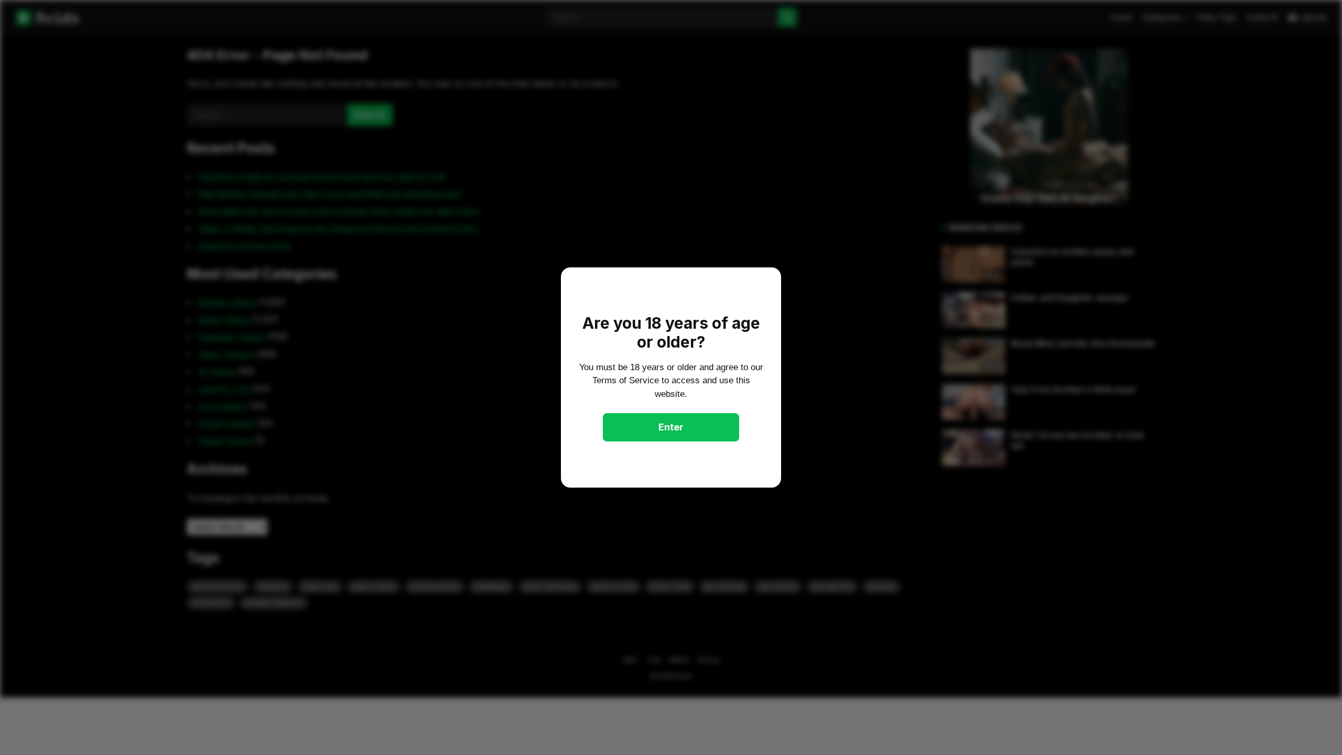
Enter (671, 427)
